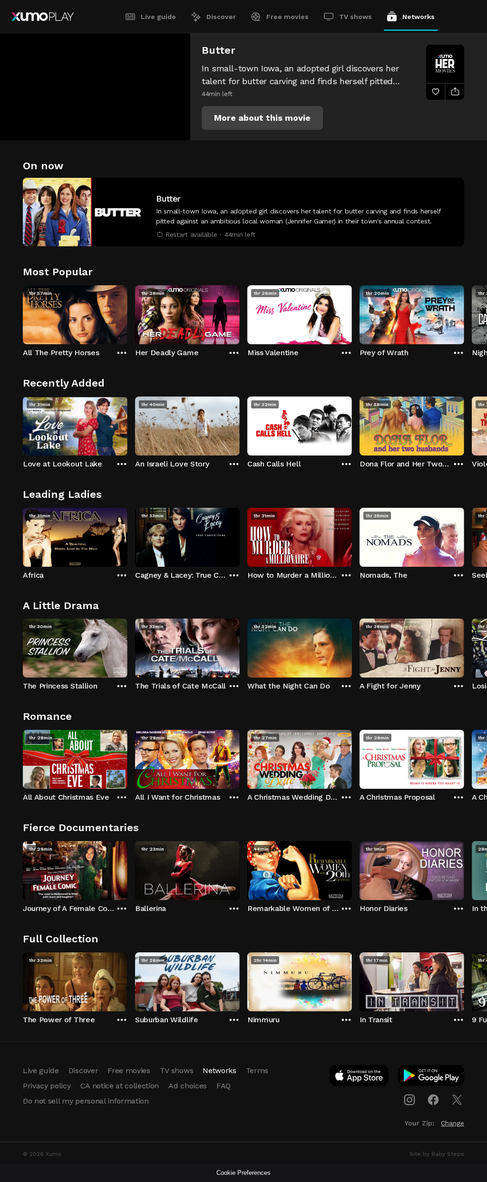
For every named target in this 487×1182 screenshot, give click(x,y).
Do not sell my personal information (86, 1100)
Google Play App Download (431, 1077)
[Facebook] (433, 1100)
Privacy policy (47, 1085)
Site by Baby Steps (436, 1154)
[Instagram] (409, 1100)
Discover (221, 16)
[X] (457, 1100)
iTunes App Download (360, 1077)
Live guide (158, 16)
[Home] (42, 16)
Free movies (287, 16)
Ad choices (187, 1085)
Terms (257, 1070)
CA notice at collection (119, 1085)
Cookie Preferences (243, 1172)
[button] (262, 118)
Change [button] (452, 1123)
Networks (418, 16)
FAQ (223, 1085)
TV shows (355, 16)
